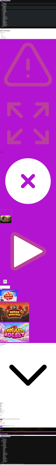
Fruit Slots (4, 7)
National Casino (2, 418)
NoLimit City (4, 23)
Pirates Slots (4, 8)
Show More (1, 345)
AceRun (4, 13)
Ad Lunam (4, 14)
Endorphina (4, 457)
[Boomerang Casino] (2, 424)
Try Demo (1, 322)
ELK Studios (4, 21)
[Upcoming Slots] (5, 1)
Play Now (1, 419)
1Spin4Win (4, 10)
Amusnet (4, 15)
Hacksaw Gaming (5, 22)
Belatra (4, 455)
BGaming (4, 20)
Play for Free (5, 283)
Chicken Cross (5, 3)
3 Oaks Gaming (5, 11)
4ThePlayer (4, 12)
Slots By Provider (4, 9)
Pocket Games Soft (5, 24)
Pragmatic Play (5, 25)
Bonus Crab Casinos (4, 4)
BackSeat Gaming (5, 17)
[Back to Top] (0, 464)
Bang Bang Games (5, 18)
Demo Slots (3, 2)
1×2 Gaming (4, 446)
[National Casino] (2, 417)
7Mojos (4, 448)
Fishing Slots (4, 6)
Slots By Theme (3, 5)
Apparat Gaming (5, 16)
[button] (5, 219)
